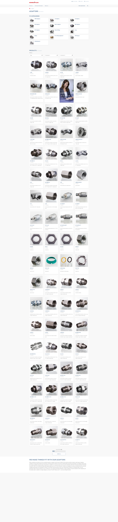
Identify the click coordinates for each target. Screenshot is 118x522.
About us (46, 5)
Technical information (39, 5)
